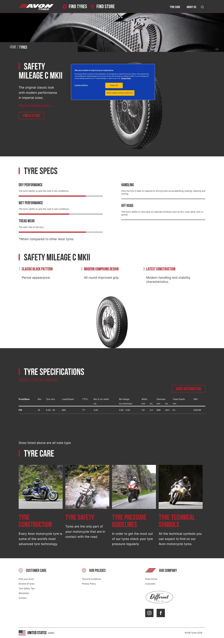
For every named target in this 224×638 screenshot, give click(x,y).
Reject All (114, 85)
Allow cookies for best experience (120, 93)
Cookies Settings (81, 85)
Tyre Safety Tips (27, 588)
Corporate (150, 583)
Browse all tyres (26, 583)
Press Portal (151, 579)
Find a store (31, 115)
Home (13, 47)
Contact (23, 598)
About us (191, 7)
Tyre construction (35, 521)
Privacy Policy (89, 583)
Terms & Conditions (91, 579)
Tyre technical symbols (177, 521)
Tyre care (175, 7)
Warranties (24, 593)
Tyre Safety (79, 517)
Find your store (26, 579)
